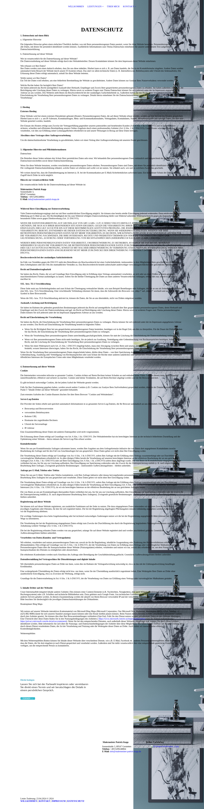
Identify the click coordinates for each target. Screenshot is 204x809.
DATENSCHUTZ (75, 801)
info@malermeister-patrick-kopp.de (43, 199)
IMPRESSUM (59, 801)
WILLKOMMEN (76, 6)
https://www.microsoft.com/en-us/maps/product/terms (122, 619)
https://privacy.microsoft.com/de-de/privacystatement (43, 621)
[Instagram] (104, 756)
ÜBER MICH (113, 6)
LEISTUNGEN (94, 6)
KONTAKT (128, 6)
